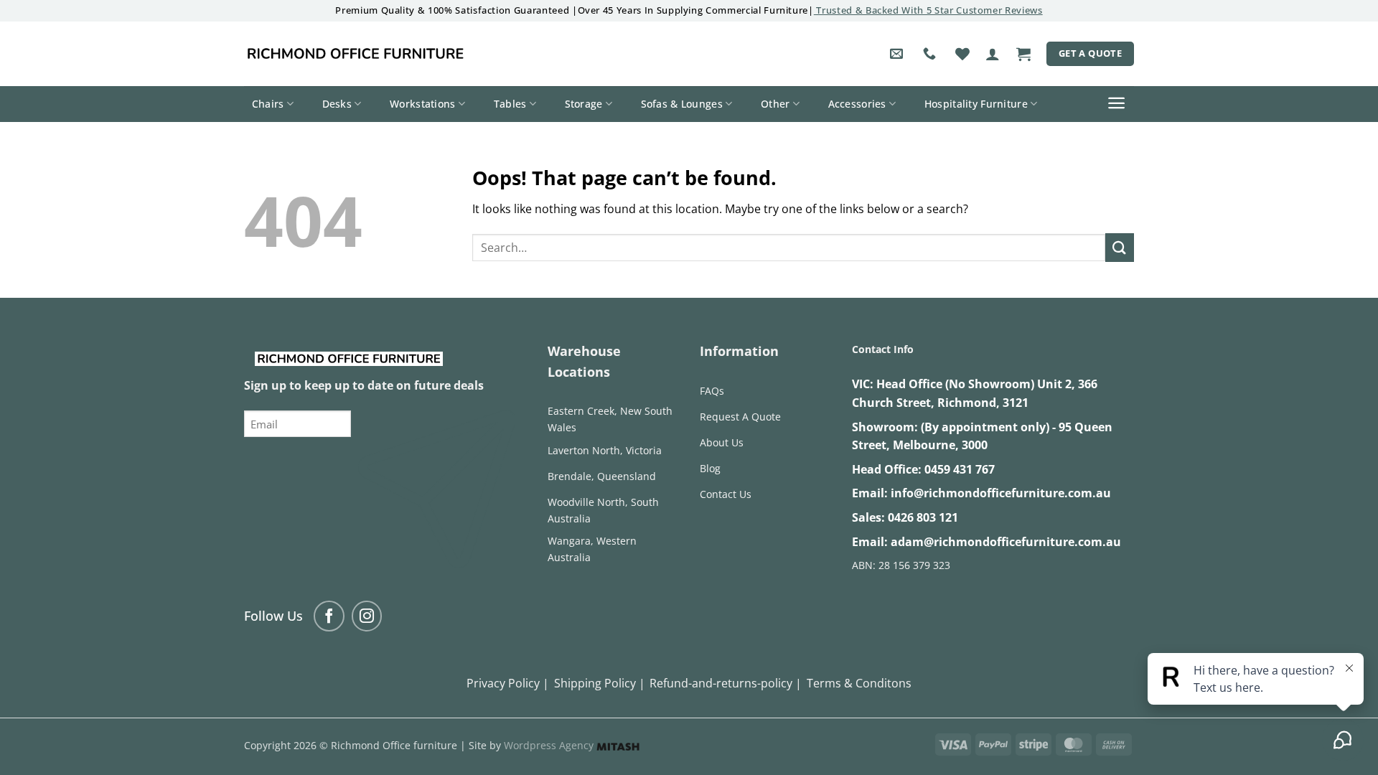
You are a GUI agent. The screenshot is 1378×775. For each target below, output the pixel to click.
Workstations (422, 104)
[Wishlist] (962, 54)
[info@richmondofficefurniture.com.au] (898, 54)
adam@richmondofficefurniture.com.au (1006, 542)
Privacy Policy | (508, 683)
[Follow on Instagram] (367, 616)
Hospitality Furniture (976, 104)
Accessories (857, 104)
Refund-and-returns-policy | (726, 683)
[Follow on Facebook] (329, 616)
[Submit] (1119, 247)
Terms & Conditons (859, 683)
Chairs (268, 104)
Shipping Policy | (599, 683)
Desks (337, 104)
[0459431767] (931, 54)
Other (775, 104)
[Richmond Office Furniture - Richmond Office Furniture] (355, 53)
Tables (510, 104)
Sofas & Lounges (682, 104)
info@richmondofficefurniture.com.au (1001, 493)
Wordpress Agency (550, 745)
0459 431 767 (959, 469)
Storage (584, 104)
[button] (992, 54)
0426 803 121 (923, 517)
